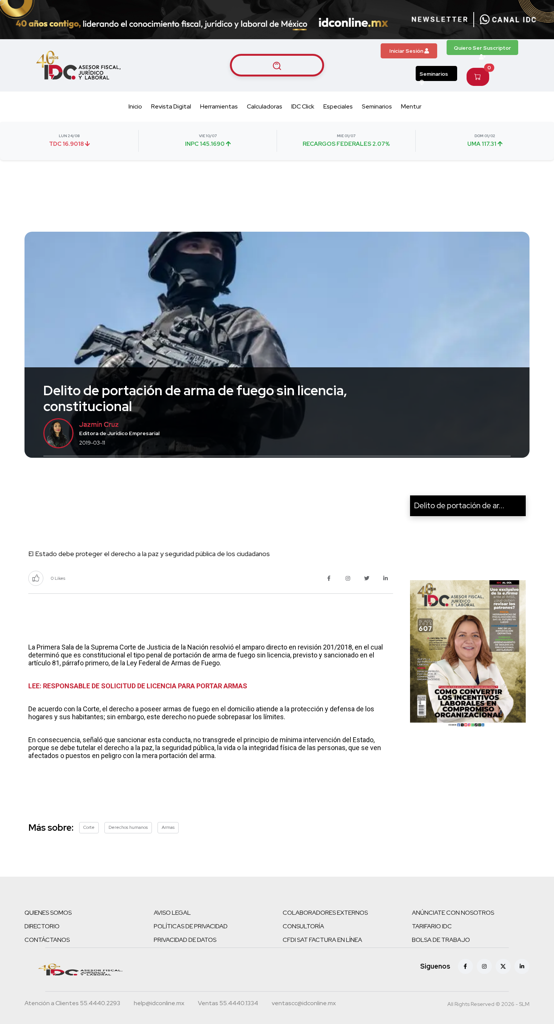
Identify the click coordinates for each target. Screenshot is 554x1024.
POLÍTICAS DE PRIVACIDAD (191, 926)
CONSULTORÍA (303, 926)
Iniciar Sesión (406, 50)
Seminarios (433, 73)
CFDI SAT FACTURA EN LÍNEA (322, 940)
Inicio (135, 106)
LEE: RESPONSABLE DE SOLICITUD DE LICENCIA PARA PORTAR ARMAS (137, 686)
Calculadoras (264, 106)
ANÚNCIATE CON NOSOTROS (453, 913)
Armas (168, 827)
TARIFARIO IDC (432, 926)
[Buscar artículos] (277, 65)
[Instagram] (484, 966)
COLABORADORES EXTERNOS (325, 913)
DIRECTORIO (42, 926)
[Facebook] (465, 966)
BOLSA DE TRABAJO (441, 940)
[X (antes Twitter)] (503, 966)
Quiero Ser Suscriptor (482, 47)
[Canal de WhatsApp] (508, 19)
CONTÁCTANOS (47, 940)
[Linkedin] (522, 966)
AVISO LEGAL (172, 913)
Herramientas (219, 106)
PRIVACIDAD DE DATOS (185, 940)
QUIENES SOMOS (48, 913)
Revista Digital (171, 106)
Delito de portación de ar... (459, 505)
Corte (89, 827)
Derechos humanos (128, 827)
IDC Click (302, 106)
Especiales (338, 106)
